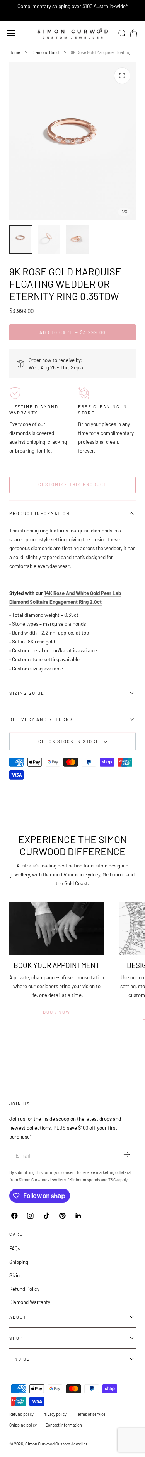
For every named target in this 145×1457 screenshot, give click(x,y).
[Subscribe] (127, 1154)
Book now (56, 1011)
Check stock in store (68, 741)
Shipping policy (23, 1424)
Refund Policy (24, 1289)
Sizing (15, 1275)
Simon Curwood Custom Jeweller (56, 1443)
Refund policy (21, 1414)
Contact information (64, 1424)
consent (68, 1172)
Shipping (18, 1262)
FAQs (14, 1248)
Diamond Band (45, 52)
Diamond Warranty (29, 1302)
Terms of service (91, 1414)
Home (14, 52)
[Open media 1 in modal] (122, 75)
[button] (11, 33)
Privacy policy (55, 1414)
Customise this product (72, 484)
